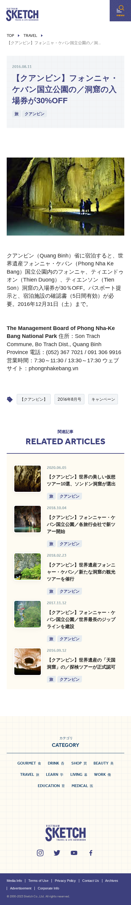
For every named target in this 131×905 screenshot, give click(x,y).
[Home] (22, 14)
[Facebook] (90, 853)
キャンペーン (103, 399)
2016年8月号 (69, 399)
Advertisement (20, 888)
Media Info (14, 880)
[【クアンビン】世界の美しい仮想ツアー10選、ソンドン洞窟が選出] (27, 479)
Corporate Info (48, 888)
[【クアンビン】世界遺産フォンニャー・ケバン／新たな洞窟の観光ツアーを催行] (27, 566)
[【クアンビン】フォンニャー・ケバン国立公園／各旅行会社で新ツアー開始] (27, 519)
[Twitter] (57, 853)
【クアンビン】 (34, 399)
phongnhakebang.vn (53, 368)
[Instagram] (40, 853)
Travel (30, 35)
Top (10, 35)
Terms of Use (38, 880)
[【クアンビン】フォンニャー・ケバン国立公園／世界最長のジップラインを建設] (27, 614)
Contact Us (90, 880)
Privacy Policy (65, 880)
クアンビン (34, 113)
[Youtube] (74, 853)
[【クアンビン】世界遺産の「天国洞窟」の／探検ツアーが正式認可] (27, 662)
